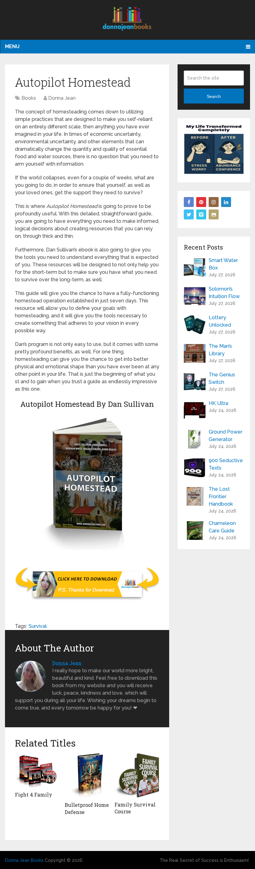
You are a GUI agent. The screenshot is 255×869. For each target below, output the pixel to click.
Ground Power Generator (225, 435)
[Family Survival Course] (136, 775)
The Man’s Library (220, 349)
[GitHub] (214, 214)
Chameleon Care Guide (222, 527)
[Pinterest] (201, 202)
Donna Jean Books (24, 860)
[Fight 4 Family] (37, 770)
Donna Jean (62, 98)
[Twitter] (189, 214)
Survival (38, 626)
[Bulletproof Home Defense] (87, 775)
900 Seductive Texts (226, 464)
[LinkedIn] (226, 202)
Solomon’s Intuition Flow (224, 292)
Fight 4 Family (33, 794)
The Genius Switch (222, 378)
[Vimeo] (201, 214)
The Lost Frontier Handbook (221, 496)
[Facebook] (189, 202)
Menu (12, 46)
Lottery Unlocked (220, 321)
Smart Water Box (223, 264)
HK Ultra (218, 403)
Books (28, 98)
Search (214, 96)
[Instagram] (214, 202)
